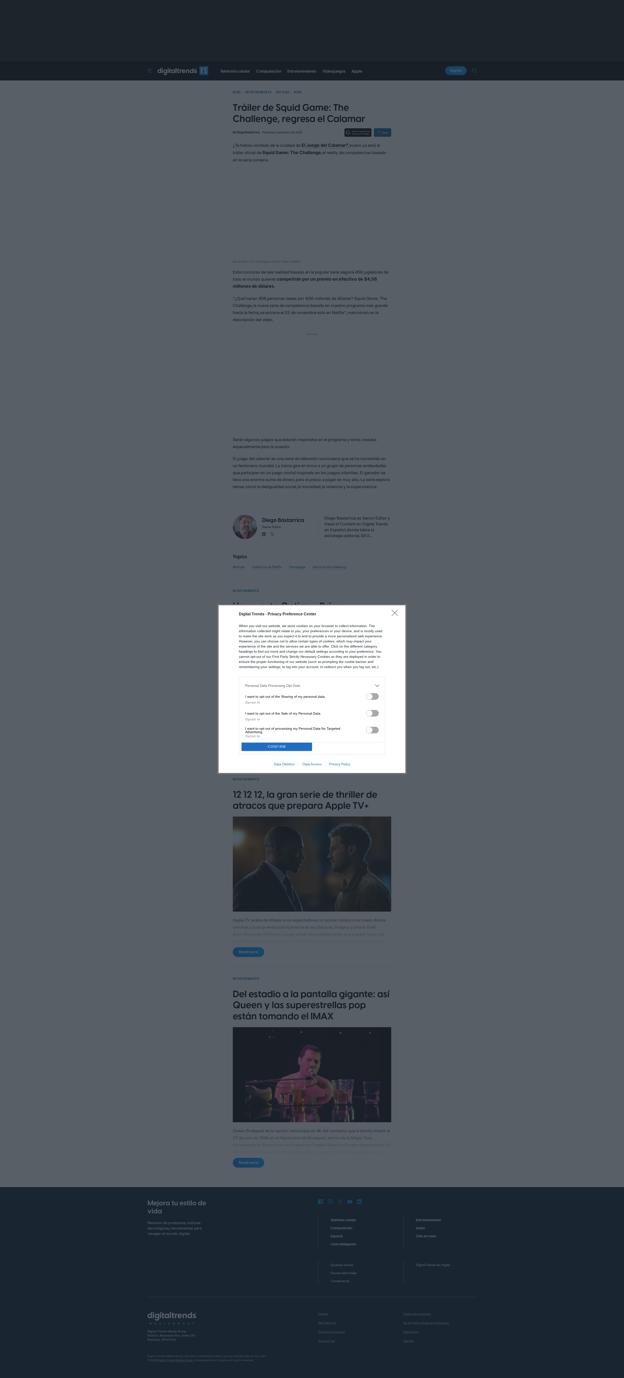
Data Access (312, 764)
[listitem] (312, 685)
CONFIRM (277, 746)
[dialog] (312, 689)
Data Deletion (284, 764)
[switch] (372, 696)
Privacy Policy (339, 764)
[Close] (396, 614)
